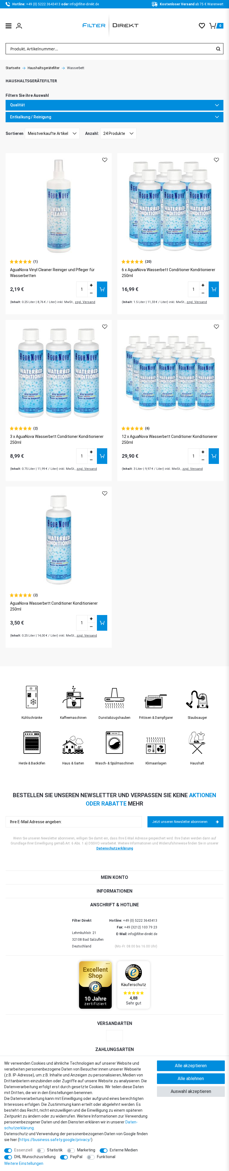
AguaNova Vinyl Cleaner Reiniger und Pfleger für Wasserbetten (52, 272)
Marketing (86, 1150)
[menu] (8, 26)
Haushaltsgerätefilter (43, 68)
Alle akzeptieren (191, 1065)
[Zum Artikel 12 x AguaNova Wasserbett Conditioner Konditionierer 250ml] (170, 373)
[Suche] (218, 48)
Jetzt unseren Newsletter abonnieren (179, 822)
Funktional (106, 1156)
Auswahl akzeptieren (191, 1091)
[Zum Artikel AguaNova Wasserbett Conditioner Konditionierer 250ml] (58, 539)
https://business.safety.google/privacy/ (55, 1139)
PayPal (76, 1156)
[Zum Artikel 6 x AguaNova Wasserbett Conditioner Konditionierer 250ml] (170, 206)
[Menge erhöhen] (91, 285)
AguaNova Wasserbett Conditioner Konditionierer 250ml (54, 606)
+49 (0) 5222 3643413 (43, 4)
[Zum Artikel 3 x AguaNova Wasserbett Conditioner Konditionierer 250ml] (58, 373)
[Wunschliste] (204, 26)
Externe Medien (124, 1150)
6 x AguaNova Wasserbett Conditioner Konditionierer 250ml (168, 272)
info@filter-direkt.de (84, 4)
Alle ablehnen (191, 1078)
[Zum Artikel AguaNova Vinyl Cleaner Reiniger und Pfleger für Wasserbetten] (58, 206)
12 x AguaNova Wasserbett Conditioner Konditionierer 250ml (170, 439)
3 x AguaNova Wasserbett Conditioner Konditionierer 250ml (57, 439)
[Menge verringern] (91, 293)
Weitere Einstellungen (23, 1163)
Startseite (13, 68)
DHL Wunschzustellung (35, 1156)
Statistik (55, 1150)
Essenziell (23, 1150)
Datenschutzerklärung (114, 848)
